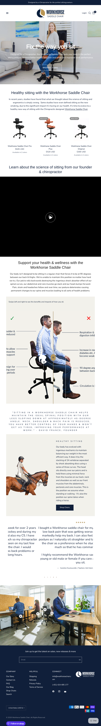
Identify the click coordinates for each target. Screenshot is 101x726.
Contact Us (10, 680)
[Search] (90, 13)
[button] (50, 68)
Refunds (32, 680)
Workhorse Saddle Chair (76, 109)
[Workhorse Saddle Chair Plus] (50, 128)
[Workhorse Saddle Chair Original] (81, 128)
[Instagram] (61, 691)
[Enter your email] (79, 660)
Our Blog (10, 687)
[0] (93, 13)
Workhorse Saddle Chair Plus (50, 147)
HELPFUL (33, 671)
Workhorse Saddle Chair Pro (20, 146)
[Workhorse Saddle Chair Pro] (19, 128)
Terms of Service (36, 687)
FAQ (8, 683)
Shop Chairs (11, 690)
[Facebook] (55, 691)
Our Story (10, 676)
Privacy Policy (35, 683)
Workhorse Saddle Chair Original (81, 147)
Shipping (33, 676)
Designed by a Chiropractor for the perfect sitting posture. (50, 2)
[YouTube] (67, 691)
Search (9, 694)
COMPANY (11, 671)
